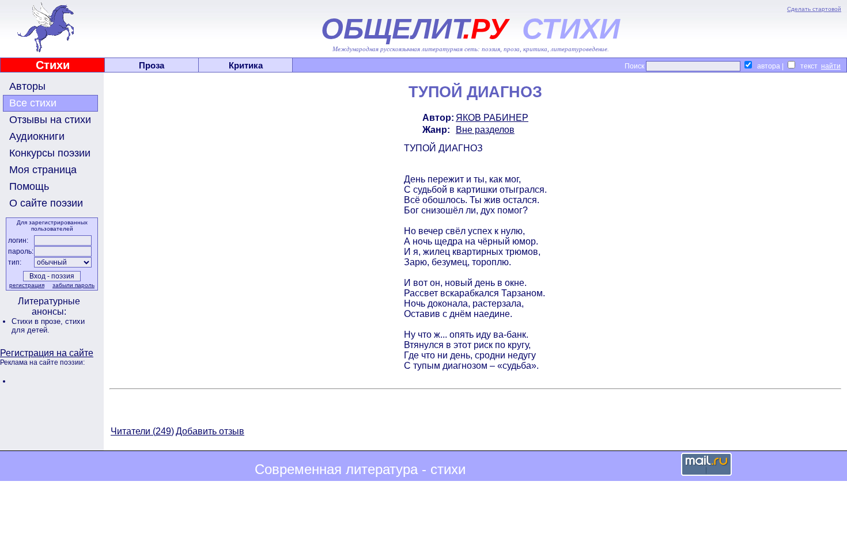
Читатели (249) (142, 431)
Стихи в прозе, (38, 321)
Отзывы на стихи (50, 119)
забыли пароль (73, 285)
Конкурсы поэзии (49, 153)
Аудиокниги (37, 136)
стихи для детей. (48, 325)
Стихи (53, 65)
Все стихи (32, 103)
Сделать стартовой (814, 9)
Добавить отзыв (210, 431)
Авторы (27, 86)
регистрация (26, 285)
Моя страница (43, 169)
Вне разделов (485, 130)
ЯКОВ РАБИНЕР (492, 118)
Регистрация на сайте (46, 353)
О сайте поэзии (46, 203)
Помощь (29, 186)
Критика (246, 65)
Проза (151, 65)
